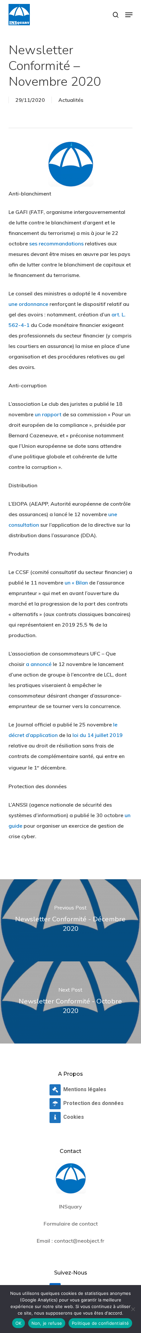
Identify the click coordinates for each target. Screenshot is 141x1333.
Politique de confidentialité (100, 1323)
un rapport (48, 414)
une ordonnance (28, 304)
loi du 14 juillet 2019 (97, 735)
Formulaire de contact (71, 1223)
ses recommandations (56, 243)
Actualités (70, 100)
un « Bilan (76, 582)
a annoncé (38, 664)
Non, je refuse (46, 1323)
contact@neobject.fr (79, 1240)
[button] (128, 14)
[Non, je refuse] (133, 1309)
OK (18, 1323)
